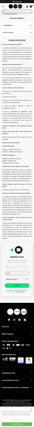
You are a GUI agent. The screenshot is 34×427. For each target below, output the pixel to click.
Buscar (4, 11)
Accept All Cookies (17, 424)
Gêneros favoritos (11, 279)
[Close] (31, 409)
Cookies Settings (17, 419)
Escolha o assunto (17, 18)
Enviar (17, 285)
